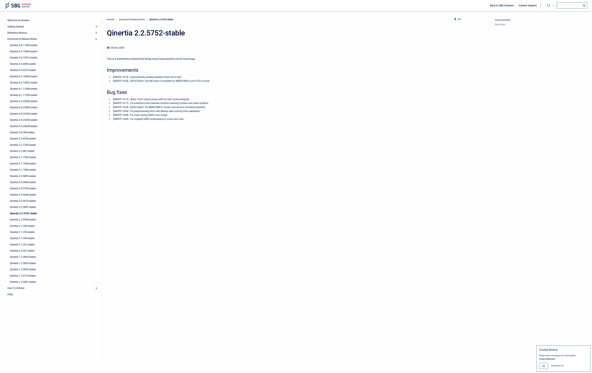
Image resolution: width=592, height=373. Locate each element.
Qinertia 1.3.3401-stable (23, 281)
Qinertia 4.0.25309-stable (23, 113)
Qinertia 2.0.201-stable (22, 250)
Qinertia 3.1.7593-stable (23, 157)
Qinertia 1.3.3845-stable (23, 256)
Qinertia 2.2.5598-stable (23, 219)
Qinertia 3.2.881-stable (22, 151)
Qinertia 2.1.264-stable (22, 225)
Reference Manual (17, 32)
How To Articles (15, 288)
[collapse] (96, 39)
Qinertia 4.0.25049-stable (23, 126)
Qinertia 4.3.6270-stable (23, 70)
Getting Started (15, 26)
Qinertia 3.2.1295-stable (23, 144)
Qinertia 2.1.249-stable (22, 238)
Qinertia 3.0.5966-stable (23, 182)
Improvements (503, 20)
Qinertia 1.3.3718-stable (23, 275)
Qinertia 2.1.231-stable (22, 244)
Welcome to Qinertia (18, 20)
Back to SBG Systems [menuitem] (502, 5)
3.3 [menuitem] (548, 5)
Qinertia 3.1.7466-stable (23, 169)
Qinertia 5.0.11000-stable (23, 45)
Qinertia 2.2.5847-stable (23, 207)
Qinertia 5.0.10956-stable (23, 51)
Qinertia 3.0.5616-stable (23, 200)
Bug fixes (500, 24)
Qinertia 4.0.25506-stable (23, 101)
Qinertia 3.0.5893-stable (23, 176)
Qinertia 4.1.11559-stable (23, 95)
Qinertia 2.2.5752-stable (23, 213)
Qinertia (110, 19)
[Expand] (96, 26)
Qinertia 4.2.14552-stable (23, 82)
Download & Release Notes (22, 38)
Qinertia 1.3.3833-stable (23, 263)
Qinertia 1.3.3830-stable (23, 269)
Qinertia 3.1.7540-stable (23, 163)
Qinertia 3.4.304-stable (22, 132)
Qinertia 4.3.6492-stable (23, 63)
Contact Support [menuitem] (528, 5)
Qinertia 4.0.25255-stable (23, 119)
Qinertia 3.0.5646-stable (23, 194)
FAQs (10, 294)
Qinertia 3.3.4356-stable (23, 138)
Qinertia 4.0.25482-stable (23, 107)
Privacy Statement (547, 359)
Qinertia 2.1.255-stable (22, 232)
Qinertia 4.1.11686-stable (23, 88)
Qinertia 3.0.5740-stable (23, 188)
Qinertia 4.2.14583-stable (23, 76)
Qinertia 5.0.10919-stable (23, 57)
